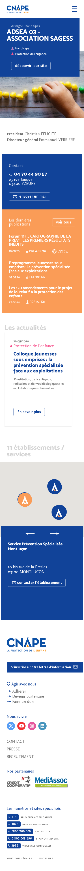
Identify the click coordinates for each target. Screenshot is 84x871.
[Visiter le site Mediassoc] (51, 782)
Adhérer (19, 691)
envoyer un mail (32, 196)
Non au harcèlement (30, 824)
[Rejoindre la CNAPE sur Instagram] (32, 726)
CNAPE (18, 9)
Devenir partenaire (28, 696)
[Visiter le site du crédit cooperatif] (18, 781)
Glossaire (46, 858)
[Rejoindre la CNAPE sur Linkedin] (42, 726)
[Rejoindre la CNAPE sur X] (11, 726)
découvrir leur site (31, 65)
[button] (25, 500)
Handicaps (22, 48)
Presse (13, 749)
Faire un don (23, 701)
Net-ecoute (30, 831)
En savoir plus (29, 411)
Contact (16, 741)
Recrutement (20, 756)
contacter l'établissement (39, 582)
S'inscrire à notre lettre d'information (41, 667)
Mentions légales (19, 858)
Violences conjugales (31, 846)
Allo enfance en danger (31, 817)
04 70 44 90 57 (30, 174)
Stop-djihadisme (34, 838)
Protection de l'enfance (31, 54)
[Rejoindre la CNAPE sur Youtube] (21, 726)
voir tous (63, 222)
